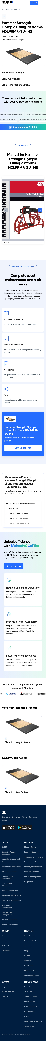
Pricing (24, 817)
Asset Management (9, 871)
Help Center (6, 987)
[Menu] (42, 3)
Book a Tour (6, 821)
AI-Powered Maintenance (7, 906)
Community (28, 965)
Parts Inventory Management (8, 877)
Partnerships (7, 946)
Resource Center (30, 941)
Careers (5, 941)
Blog (26, 951)
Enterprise (16, 817)
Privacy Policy (29, 1001)
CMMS (4, 847)
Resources (33, 817)
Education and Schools (33, 862)
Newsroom (6, 951)
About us (5, 936)
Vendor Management (10, 924)
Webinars (28, 961)
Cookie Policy (29, 1011)
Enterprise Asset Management (8, 853)
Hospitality (28, 882)
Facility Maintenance (10, 890)
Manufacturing (30, 847)
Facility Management (32, 877)
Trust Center (29, 992)
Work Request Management (7, 913)
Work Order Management (11, 900)
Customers (6, 817)
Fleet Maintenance (31, 872)
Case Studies (29, 936)
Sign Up (34, 3)
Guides (27, 956)
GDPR (26, 1016)
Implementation (8, 992)
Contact (5, 997)
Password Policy (30, 1006)
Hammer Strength (13, 9)
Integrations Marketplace (12, 866)
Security (27, 987)
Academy (27, 946)
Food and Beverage (32, 852)
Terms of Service (31, 997)
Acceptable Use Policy (33, 1021)
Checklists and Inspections (7, 884)
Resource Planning (9, 920)
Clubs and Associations (33, 857)
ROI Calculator (30, 970)
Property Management (33, 867)
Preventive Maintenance (11, 895)
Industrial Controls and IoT (11, 860)
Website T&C (29, 1026)
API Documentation (31, 975)
